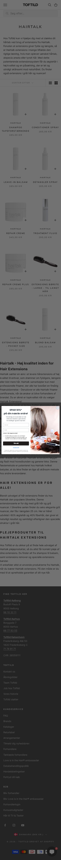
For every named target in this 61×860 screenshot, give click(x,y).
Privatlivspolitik (16, 447)
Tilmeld (16, 443)
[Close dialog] (57, 408)
